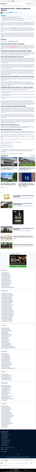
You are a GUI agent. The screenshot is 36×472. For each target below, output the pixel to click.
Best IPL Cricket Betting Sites (6, 345)
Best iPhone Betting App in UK (6, 378)
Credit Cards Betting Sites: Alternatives (8, 398)
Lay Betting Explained (4, 444)
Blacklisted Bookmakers (5, 284)
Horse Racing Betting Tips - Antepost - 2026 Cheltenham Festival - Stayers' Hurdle (22, 204)
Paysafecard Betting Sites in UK (6, 386)
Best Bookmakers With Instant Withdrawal (8, 287)
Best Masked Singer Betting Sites (7, 413)
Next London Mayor (5, 427)
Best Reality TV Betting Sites (6, 407)
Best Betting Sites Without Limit (6, 280)
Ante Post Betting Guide (5, 437)
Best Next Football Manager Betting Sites (8, 346)
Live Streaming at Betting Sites (6, 434)
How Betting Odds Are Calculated (6, 440)
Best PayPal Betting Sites (5, 355)
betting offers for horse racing (15, 126)
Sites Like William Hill (9, 295)
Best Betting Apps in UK (5, 374)
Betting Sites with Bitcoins (6, 397)
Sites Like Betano (9, 318)
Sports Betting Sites (5, 297)
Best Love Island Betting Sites (6, 408)
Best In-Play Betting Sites (5, 279)
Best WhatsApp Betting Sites (6, 276)
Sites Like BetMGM (9, 307)
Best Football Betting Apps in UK (7, 375)
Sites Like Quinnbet (9, 298)
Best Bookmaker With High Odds (7, 283)
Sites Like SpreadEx (9, 317)
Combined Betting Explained (5, 441)
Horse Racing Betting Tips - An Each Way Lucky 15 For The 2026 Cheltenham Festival (23, 196)
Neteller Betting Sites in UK (6, 390)
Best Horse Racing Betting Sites (6, 343)
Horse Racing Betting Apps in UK (7, 379)
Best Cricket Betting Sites (6, 342)
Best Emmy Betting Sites (5, 411)
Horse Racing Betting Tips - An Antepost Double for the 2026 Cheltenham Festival (23, 229)
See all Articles (33, 155)
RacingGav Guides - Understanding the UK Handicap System (23, 236)
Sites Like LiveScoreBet (10, 314)
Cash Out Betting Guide (5, 436)
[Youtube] (29, 3)
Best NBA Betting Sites (5, 341)
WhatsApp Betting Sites (5, 433)
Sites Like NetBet (9, 302)
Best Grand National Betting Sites (7, 334)
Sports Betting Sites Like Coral (6, 293)
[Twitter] (28, 3)
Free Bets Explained (4, 438)
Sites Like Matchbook (9, 310)
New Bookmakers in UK (5, 272)
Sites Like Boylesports (9, 305)
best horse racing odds (24, 47)
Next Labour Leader (5, 425)
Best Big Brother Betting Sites (6, 419)
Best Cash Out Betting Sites (6, 275)
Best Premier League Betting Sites (7, 330)
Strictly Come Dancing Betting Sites (7, 423)
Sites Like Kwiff (8, 303)
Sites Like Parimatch (9, 309)
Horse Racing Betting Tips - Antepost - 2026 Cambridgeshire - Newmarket (9, 169)
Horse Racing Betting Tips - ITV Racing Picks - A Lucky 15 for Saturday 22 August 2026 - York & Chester (26, 184)
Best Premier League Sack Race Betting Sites (9, 347)
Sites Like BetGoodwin (9, 301)
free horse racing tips (14, 27)
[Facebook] (26, 3)
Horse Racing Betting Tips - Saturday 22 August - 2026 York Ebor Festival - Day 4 (8, 184)
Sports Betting (4, 294)
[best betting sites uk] (4, 3)
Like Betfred (10, 297)
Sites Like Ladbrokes (9, 294)
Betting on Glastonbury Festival (6, 417)
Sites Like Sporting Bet (9, 315)
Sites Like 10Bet (8, 306)
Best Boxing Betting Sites (5, 329)
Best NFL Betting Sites (5, 337)
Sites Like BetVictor (9, 299)
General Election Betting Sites (6, 421)
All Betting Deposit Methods (6, 385)
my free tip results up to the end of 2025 (19, 30)
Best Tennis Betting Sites (5, 339)
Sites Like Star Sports (9, 313)
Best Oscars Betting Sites (5, 420)
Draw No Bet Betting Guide (5, 445)
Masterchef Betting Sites (5, 424)
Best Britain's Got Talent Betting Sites (7, 416)
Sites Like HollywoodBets (10, 311)
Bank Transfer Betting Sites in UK (7, 393)
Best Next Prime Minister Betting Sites (8, 415)
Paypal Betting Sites (5, 394)
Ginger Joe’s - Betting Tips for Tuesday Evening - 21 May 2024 (23, 244)
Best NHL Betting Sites (5, 333)
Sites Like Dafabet (9, 319)
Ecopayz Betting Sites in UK (6, 389)
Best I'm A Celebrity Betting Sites (7, 412)
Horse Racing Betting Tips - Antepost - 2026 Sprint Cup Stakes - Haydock (27, 169)
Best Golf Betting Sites (5, 338)
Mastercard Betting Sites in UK (6, 388)
